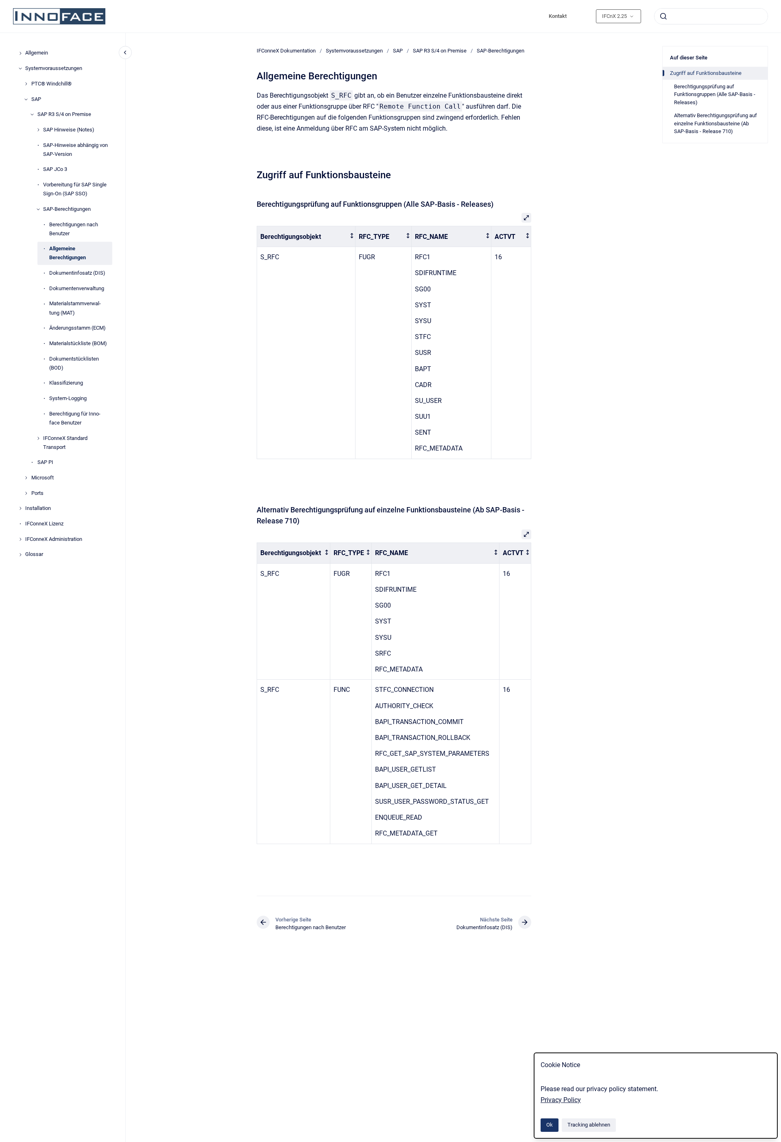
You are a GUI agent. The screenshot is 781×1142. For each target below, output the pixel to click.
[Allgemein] (20, 53)
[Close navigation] (125, 52)
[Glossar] (20, 554)
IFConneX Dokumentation (286, 51)
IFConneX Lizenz (44, 524)
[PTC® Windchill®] (26, 84)
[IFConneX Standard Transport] (38, 438)
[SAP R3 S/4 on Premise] (32, 114)
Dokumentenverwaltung (76, 288)
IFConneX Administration (53, 539)
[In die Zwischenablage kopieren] (253, 174)
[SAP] (26, 99)
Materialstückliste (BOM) (78, 343)
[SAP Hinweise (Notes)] (38, 130)
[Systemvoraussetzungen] (20, 68)
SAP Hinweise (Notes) (68, 130)
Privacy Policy (561, 1100)
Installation (38, 508)
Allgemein (36, 53)
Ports (37, 493)
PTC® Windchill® (51, 84)
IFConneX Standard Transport (65, 442)
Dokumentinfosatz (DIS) (77, 273)
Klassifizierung (66, 383)
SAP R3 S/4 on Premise (64, 115)
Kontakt (558, 16)
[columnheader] (306, 236)
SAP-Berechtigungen (67, 209)
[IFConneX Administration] (20, 539)
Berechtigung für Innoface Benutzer (74, 418)
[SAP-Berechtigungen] (38, 209)
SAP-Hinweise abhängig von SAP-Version (75, 149)
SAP (36, 99)
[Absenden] (663, 16)
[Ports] (26, 493)
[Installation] (20, 508)
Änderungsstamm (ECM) (77, 328)
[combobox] (711, 16)
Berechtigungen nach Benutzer (73, 228)
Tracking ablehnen (588, 1125)
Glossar (34, 554)
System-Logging (68, 398)
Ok (549, 1125)
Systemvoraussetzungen (53, 68)
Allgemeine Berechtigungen (67, 253)
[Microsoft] (26, 478)
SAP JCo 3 (55, 169)
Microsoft (42, 478)
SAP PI (45, 462)
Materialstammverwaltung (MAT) (75, 308)
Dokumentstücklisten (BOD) (74, 363)
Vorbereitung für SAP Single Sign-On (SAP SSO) (75, 189)
